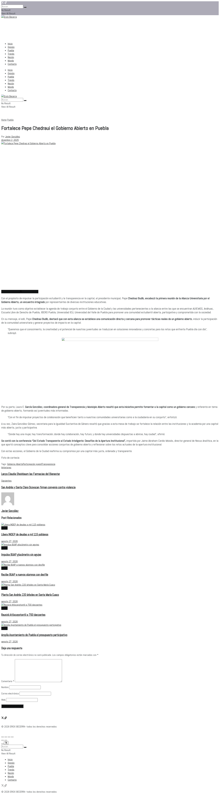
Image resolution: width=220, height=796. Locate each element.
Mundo (11, 60)
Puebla (11, 50)
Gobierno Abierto (15, 464)
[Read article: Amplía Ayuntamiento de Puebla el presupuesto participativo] (110, 625)
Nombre (5, 687)
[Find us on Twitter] (3, 3)
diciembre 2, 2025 (10, 140)
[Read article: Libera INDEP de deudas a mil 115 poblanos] (110, 524)
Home (4, 119)
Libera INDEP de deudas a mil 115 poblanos (24, 534)
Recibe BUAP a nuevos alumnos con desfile (24, 575)
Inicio (10, 43)
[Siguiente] (6, 740)
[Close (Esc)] (2, 736)
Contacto (12, 64)
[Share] (6, 736)
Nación (11, 57)
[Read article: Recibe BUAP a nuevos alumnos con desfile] (110, 564)
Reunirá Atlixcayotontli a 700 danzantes (23, 615)
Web (3, 699)
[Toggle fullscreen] (9, 736)
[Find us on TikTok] (6, 3)
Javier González (12, 136)
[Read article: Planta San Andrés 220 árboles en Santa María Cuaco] (110, 584)
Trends (11, 53)
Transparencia (48, 464)
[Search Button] (25, 7)
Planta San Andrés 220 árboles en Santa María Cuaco (30, 595)
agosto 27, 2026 (9, 541)
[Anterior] (2, 740)
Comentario (7, 681)
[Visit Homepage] (9, 15)
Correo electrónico (10, 693)
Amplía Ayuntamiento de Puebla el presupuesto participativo (34, 635)
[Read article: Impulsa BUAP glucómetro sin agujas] (110, 544)
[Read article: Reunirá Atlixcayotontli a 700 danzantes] (110, 604)
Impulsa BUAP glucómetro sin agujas (21, 555)
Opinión (11, 47)
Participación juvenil (32, 464)
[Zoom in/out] (12, 736)
